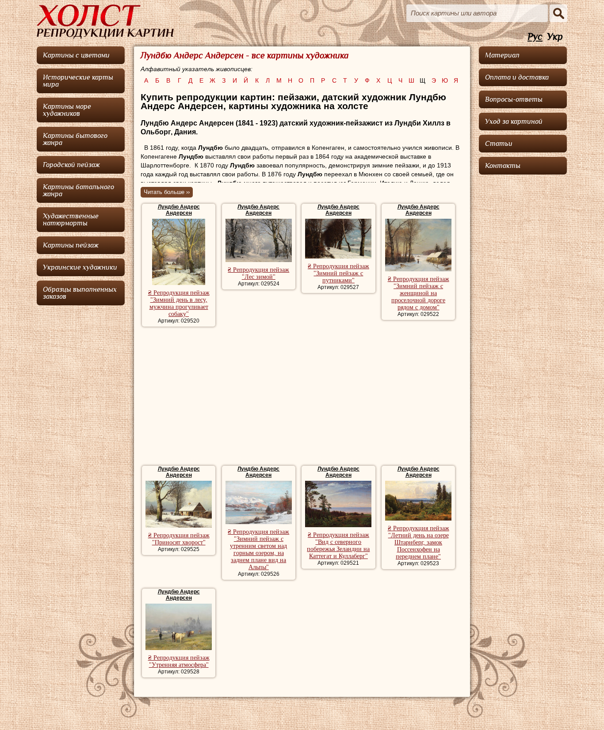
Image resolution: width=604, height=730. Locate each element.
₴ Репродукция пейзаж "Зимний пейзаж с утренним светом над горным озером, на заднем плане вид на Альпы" (258, 549)
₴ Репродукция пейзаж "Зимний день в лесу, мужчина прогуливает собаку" (179, 303)
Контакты (502, 165)
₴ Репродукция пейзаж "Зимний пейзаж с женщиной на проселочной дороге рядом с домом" (418, 293)
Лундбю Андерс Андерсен (179, 210)
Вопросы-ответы (514, 99)
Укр (555, 37)
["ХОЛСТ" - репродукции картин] (105, 21)
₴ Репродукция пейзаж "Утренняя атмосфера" (179, 661)
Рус (535, 37)
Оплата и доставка (517, 77)
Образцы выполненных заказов (80, 293)
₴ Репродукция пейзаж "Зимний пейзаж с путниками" (338, 273)
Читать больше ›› (167, 192)
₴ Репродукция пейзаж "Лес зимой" (258, 273)
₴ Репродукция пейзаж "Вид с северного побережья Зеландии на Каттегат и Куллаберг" (338, 545)
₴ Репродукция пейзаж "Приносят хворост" (179, 539)
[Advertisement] (302, 397)
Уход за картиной (514, 121)
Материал (502, 55)
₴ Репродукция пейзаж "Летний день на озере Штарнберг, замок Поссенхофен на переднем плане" (418, 542)
